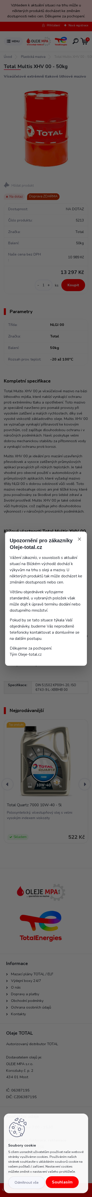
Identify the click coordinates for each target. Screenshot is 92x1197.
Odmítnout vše (27, 1182)
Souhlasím (62, 1182)
